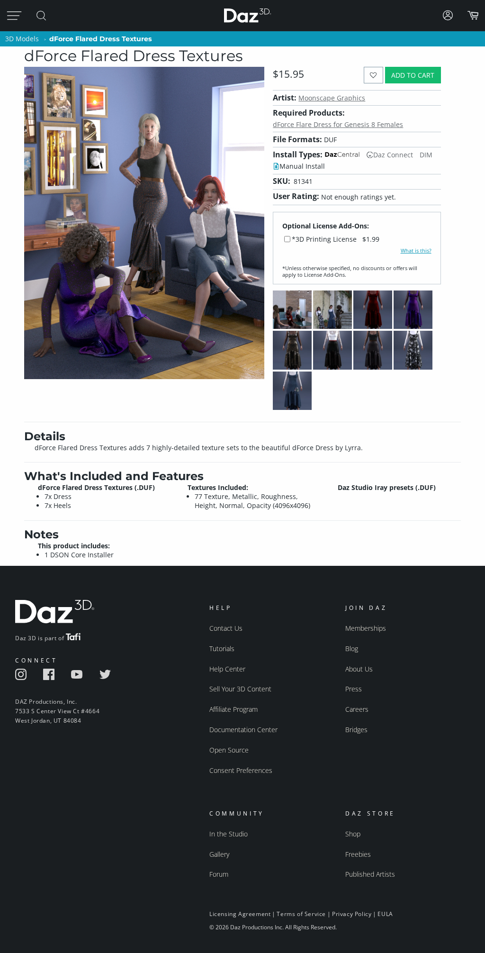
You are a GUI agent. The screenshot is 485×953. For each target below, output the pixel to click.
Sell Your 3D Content (240, 688)
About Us (359, 668)
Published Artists (370, 874)
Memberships (365, 628)
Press (353, 688)
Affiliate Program (233, 709)
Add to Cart (412, 75)
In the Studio (228, 833)
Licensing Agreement (239, 914)
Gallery (219, 854)
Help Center (227, 668)
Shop (352, 833)
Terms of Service (301, 914)
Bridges (356, 729)
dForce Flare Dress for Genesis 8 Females (338, 124)
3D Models (22, 38)
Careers (356, 709)
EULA (385, 914)
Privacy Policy (351, 914)
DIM (426, 154)
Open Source (229, 749)
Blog (351, 648)
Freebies (358, 854)
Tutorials (221, 648)
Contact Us (225, 628)
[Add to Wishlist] (373, 75)
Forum (218, 874)
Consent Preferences (240, 770)
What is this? (416, 250)
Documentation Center (243, 729)
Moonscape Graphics (331, 97)
